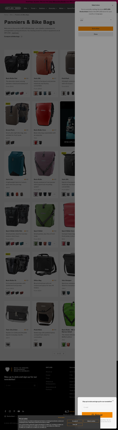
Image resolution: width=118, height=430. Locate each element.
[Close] (113, 401)
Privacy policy (61, 417)
